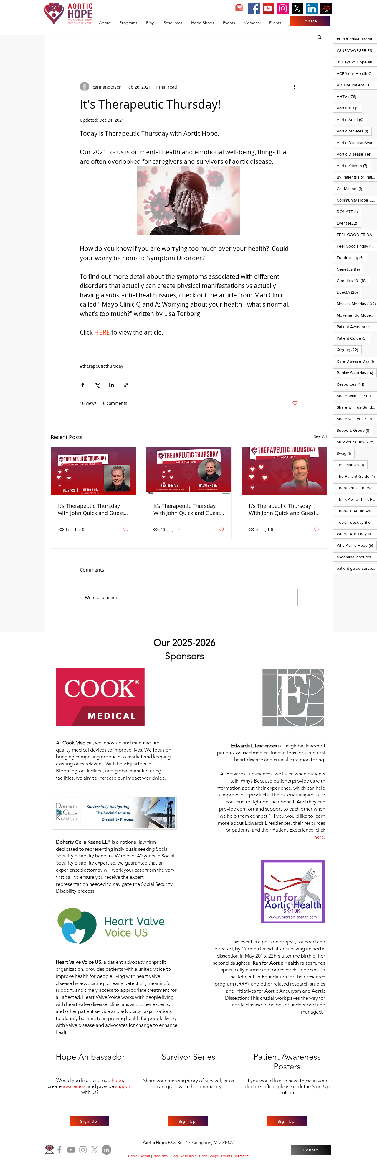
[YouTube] (268, 8)
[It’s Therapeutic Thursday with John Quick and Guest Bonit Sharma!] (93, 471)
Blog (174, 1156)
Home (133, 1156)
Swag (346, 453)
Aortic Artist (352, 119)
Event (349, 222)
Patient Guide (353, 338)
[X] (297, 8)
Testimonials (352, 464)
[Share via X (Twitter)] (97, 385)
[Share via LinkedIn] (111, 385)
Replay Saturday (357, 372)
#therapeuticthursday (101, 366)
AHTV (348, 96)
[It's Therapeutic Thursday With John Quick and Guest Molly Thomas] (284, 471)
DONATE (349, 211)
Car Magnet (351, 188)
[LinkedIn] (312, 8)
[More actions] (294, 86)
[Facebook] (254, 8)
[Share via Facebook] (82, 385)
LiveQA (349, 291)
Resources (352, 384)
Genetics (350, 268)
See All (320, 436)
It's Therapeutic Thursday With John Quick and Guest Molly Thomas (282, 509)
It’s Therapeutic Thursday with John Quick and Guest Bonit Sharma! (91, 509)
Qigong (349, 349)
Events (226, 1156)
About (145, 1156)
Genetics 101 (353, 280)
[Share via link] (126, 385)
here (319, 837)
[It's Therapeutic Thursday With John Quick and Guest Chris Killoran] (188, 471)
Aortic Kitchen (354, 165)
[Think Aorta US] (326, 8)
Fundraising (352, 257)
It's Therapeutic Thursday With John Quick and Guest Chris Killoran (186, 509)
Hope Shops (209, 1156)
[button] (319, 37)
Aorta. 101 (349, 107)
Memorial (241, 1156)
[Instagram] (283, 8)
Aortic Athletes (354, 130)
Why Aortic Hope (357, 545)
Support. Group (355, 430)
